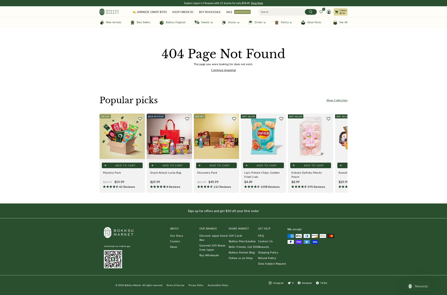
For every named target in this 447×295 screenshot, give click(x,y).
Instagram (278, 283)
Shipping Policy (268, 252)
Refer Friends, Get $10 (243, 246)
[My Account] (329, 12)
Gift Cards (235, 235)
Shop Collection (337, 100)
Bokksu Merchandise (242, 241)
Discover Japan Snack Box (213, 237)
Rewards (263, 246)
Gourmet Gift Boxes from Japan (212, 247)
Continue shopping (223, 70)
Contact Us (265, 241)
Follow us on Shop (241, 258)
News (173, 246)
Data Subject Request (272, 263)
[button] (140, 119)
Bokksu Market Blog (242, 252)
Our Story (176, 235)
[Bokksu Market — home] (109, 12)
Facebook (307, 283)
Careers (175, 241)
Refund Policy (267, 258)
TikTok (323, 283)
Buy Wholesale (209, 255)
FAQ (261, 235)
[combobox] (288, 12)
